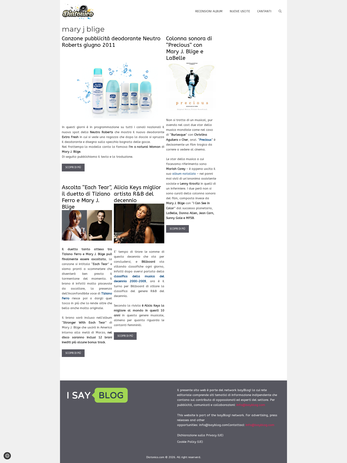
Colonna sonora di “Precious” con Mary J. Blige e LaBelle (189, 48)
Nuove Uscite (240, 11)
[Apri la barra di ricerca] (280, 11)
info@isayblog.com (250, 405)
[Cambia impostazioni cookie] (7, 455)
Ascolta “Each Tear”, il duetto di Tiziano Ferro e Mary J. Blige (87, 197)
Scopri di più (73, 167)
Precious (205, 139)
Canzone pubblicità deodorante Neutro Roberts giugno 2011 (111, 41)
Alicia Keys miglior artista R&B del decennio (137, 194)
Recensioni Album (208, 11)
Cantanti (264, 11)
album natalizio (184, 173)
